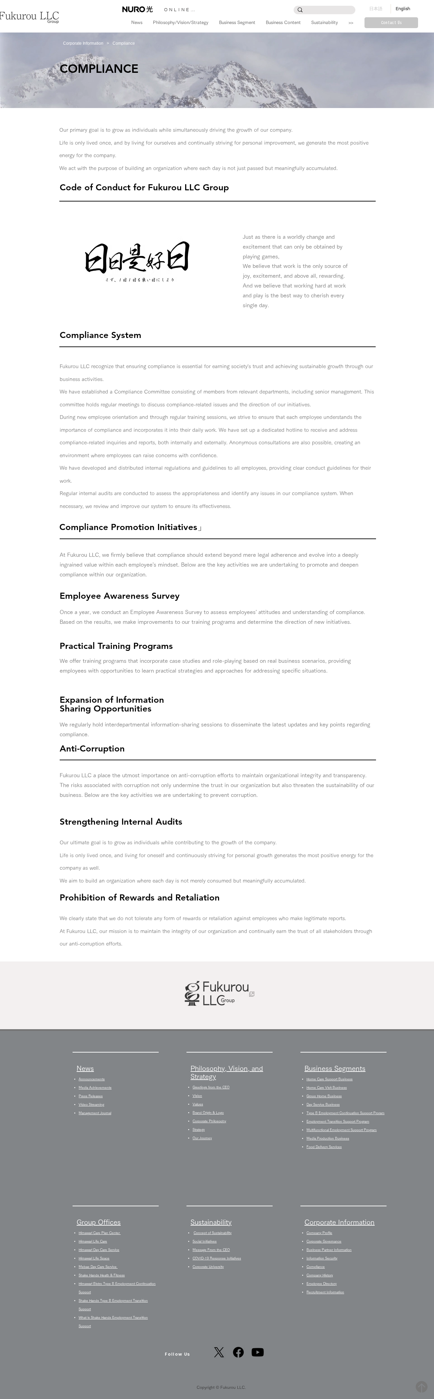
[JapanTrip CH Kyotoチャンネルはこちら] (258, 1352)
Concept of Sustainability (213, 1232)
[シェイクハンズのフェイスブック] (238, 1352)
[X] (219, 1352)
